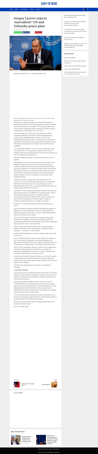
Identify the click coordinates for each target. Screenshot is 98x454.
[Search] (87, 9)
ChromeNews (50, 452)
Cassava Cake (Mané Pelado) (72, 69)
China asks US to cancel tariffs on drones (75, 66)
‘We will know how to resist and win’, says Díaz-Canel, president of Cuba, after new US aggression (75, 31)
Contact (37, 9)
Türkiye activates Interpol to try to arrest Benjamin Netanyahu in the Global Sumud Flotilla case (75, 45)
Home (11, 9)
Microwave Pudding (69, 58)
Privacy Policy (56, 449)
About (16, 9)
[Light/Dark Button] (84, 9)
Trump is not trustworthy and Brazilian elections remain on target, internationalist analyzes (52, 439)
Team (31, 9)
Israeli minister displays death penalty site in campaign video (26, 439)
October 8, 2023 (24, 29)
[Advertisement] (35, 85)
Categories (24, 9)
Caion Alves (17, 29)
